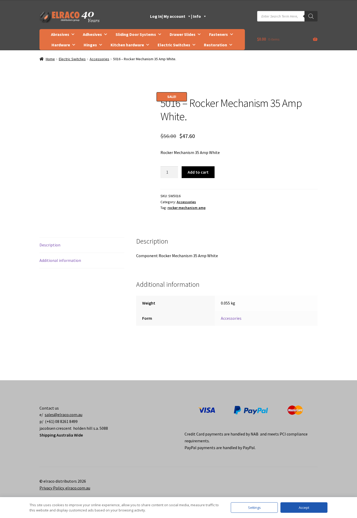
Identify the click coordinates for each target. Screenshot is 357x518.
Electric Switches (72, 59)
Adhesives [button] (92, 34)
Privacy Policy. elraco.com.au (64, 488)
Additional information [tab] (60, 260)
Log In (156, 16)
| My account (173, 16)
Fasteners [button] (218, 34)
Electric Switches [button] (174, 44)
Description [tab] (49, 244)
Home (50, 59)
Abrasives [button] (60, 34)
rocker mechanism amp (187, 207)
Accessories (99, 59)
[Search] (311, 16)
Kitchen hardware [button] (127, 44)
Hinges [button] (90, 44)
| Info (196, 16)
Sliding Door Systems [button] (136, 34)
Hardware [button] (60, 44)
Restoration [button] (215, 44)
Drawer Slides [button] (182, 34)
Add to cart (198, 172)
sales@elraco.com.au (63, 414)
